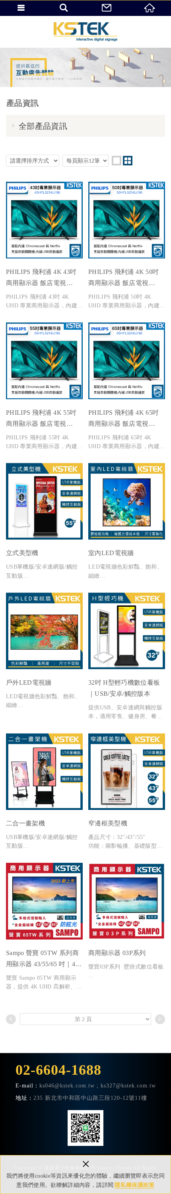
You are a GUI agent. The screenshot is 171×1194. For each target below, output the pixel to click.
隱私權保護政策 (134, 1185)
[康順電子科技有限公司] (85, 32)
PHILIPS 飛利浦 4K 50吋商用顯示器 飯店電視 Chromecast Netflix (126, 246)
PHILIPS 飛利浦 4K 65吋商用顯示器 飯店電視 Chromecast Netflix (126, 386)
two (127, 160)
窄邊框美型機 (126, 792)
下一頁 (160, 1019)
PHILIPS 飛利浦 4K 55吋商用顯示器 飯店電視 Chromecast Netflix (44, 386)
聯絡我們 (107, 8)
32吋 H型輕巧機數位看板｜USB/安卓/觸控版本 (126, 656)
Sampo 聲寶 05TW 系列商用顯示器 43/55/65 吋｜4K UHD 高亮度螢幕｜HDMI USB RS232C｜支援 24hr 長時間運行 (44, 927)
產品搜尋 (64, 8)
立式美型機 (44, 521)
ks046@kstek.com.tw (67, 1086)
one (116, 160)
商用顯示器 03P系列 (126, 921)
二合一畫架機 (44, 792)
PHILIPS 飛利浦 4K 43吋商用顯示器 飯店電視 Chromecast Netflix (44, 246)
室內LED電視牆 (126, 521)
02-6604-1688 (58, 1070)
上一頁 (11, 1019)
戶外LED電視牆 (44, 651)
